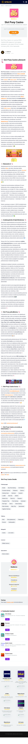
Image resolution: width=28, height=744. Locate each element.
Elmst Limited (5, 554)
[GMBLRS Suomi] (6, 1)
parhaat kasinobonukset (12, 423)
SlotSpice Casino (9, 633)
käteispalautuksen (9, 395)
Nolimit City (5, 498)
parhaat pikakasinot (19, 465)
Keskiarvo (14, 567)
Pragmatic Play (5, 501)
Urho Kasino (8, 614)
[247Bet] (7, 685)
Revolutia (24, 170)
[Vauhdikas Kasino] (7, 677)
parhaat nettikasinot (5, 467)
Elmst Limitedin (21, 73)
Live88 (3, 495)
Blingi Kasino (7, 722)
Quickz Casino (8, 643)
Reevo (11, 503)
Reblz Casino (13, 79)
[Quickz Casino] (3, 645)
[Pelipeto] (21, 706)
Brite (7, 168)
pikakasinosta (4, 121)
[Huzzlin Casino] (2, 656)
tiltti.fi (7, 474)
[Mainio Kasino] (21, 685)
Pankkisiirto (21, 519)
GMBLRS (9, 51)
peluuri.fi (3, 474)
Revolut (4, 522)
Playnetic (20, 498)
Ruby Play (13, 506)
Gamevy (22, 490)
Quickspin (23, 501)
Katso (2, 423)
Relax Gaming (18, 503)
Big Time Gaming (12, 487)
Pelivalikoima (14, 580)
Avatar (3, 487)
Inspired (20, 493)
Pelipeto (21, 708)
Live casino (10, 532)
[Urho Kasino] (2, 616)
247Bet (7, 693)
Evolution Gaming (6, 490)
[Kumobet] (2, 625)
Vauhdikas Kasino (7, 678)
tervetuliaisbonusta (14, 391)
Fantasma (15, 490)
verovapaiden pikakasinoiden (7, 433)
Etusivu (2, 5)
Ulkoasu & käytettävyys (14, 575)
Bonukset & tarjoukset (14, 584)
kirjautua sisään (10, 602)
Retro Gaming (5, 506)
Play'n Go (12, 498)
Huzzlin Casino (8, 653)
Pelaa (13, 32)
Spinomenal (21, 506)
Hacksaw (14, 493)
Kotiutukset (14, 589)
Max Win (10, 495)
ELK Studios (21, 487)
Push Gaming (15, 501)
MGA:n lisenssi (7, 108)
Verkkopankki (12, 522)
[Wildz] (21, 677)
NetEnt (16, 495)
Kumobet (7, 623)
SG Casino (21, 722)
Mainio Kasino (21, 693)
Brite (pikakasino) (11, 519)
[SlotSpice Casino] (2, 636)
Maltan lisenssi (5, 543)
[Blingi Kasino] (7, 714)
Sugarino (6, 79)
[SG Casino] (21, 714)
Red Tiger (4, 503)
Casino (3, 532)
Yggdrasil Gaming (6, 509)
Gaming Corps (5, 493)
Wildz (21, 678)
